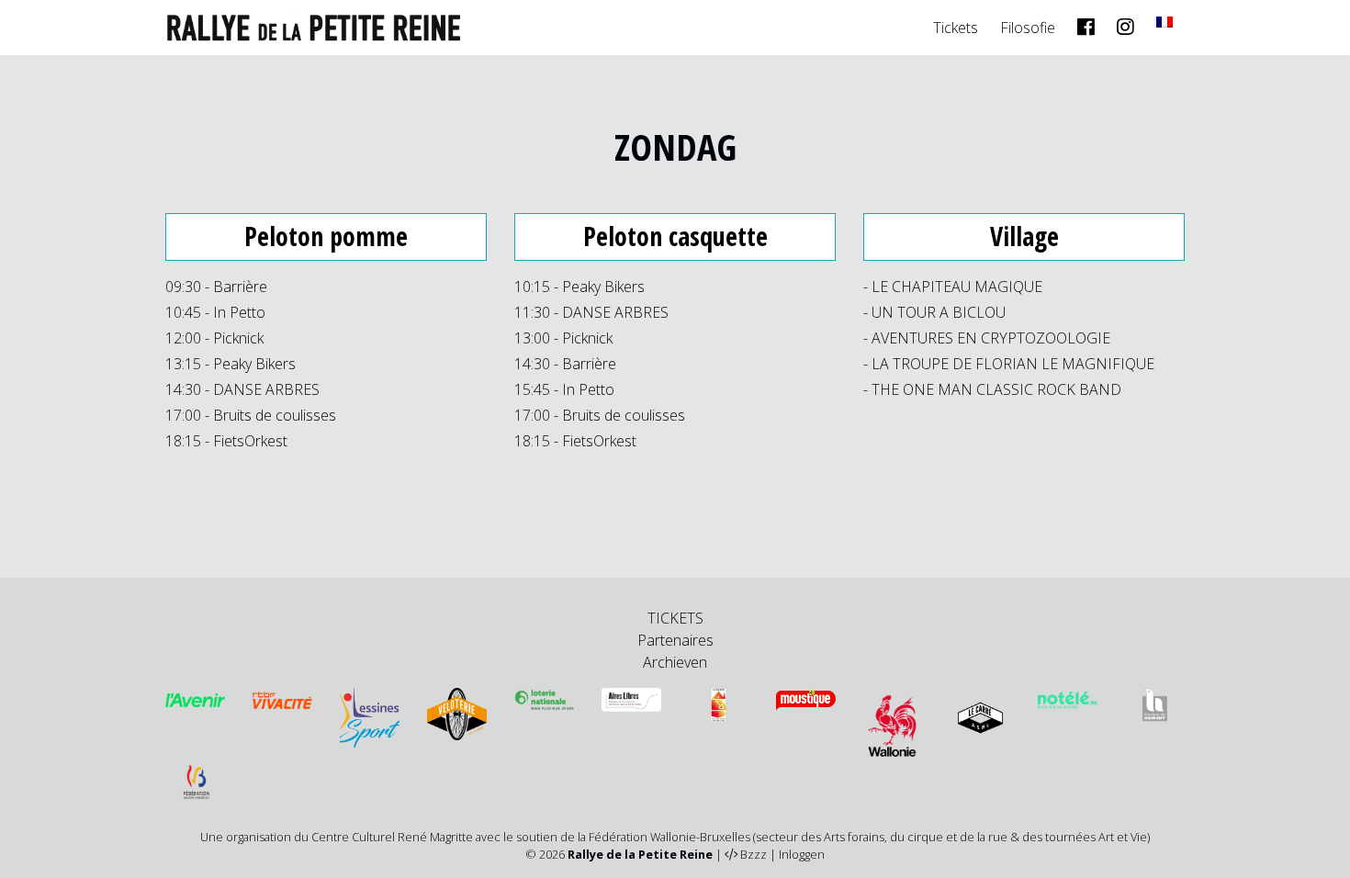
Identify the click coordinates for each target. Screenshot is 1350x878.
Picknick (238, 338)
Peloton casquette (675, 236)
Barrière (240, 286)
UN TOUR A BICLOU (939, 312)
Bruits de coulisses (274, 415)
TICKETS (675, 618)
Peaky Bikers (254, 364)
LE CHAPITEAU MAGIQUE (957, 286)
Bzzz (753, 854)
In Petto (239, 312)
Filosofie (1027, 27)
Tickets (955, 27)
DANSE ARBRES (266, 389)
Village (1024, 236)
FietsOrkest (250, 441)
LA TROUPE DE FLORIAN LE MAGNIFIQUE (1013, 364)
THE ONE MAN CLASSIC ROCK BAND (996, 389)
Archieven (675, 662)
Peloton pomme (326, 236)
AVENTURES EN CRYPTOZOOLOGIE (991, 338)
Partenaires (675, 640)
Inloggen (802, 854)
